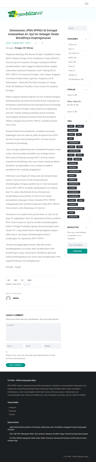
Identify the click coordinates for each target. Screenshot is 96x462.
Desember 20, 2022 (73, 105)
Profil (70, 70)
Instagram (12, 407)
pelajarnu (72, 188)
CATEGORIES (72, 39)
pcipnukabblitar (73, 183)
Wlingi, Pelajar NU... (74, 101)
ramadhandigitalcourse (76, 208)
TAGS (69, 121)
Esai (70, 49)
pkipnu (80, 200)
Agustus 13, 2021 (72, 95)
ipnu (79, 134)
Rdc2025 (71, 212)
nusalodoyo (72, 167)
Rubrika (71, 75)
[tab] (77, 40)
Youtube (12, 414)
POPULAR (71, 90)
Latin (79, 146)
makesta (79, 155)
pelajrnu (71, 200)
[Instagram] (20, 456)
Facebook (12, 411)
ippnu (70, 138)
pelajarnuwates (73, 196)
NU (70, 159)
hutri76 (71, 134)
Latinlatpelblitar (74, 151)
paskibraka (72, 179)
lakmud (71, 146)
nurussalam (72, 163)
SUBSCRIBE (77, 251)
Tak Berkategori (74, 79)
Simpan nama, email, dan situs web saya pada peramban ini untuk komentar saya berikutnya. (30, 356)
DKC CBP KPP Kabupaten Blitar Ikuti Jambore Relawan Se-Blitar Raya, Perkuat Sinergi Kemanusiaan (49, 434)
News (70, 62)
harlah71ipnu (72, 130)
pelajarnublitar (73, 192)
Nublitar (77, 159)
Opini (70, 66)
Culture (71, 44)
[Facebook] (24, 283)
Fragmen (79, 126)
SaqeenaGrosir (73, 216)
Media (70, 57)
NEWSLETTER (73, 227)
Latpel (71, 155)
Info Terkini (72, 53)
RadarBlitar (72, 204)
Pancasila (72, 175)
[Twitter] (28, 283)
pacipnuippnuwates (74, 171)
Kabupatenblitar (73, 142)
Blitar (71, 126)
